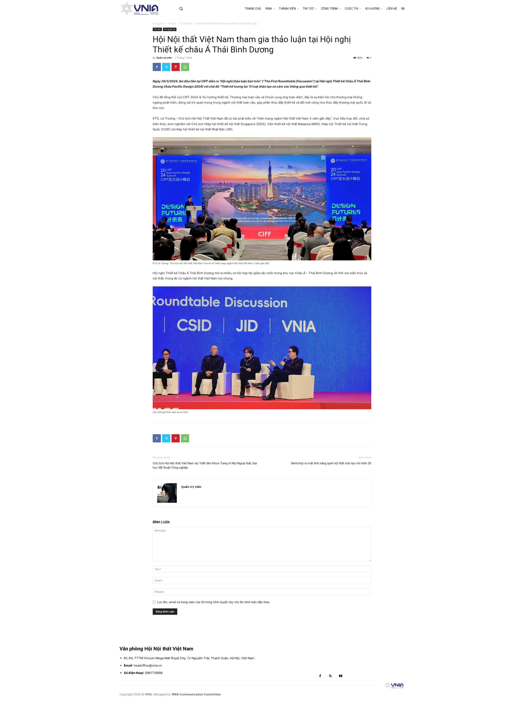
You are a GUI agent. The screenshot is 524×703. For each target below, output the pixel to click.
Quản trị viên (164, 57)
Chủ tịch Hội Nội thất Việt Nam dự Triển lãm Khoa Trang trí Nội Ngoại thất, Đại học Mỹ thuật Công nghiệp (205, 465)
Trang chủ (158, 23)
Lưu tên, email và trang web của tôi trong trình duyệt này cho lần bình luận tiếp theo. (213, 602)
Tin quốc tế (186, 23)
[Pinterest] (176, 67)
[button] (189, 8)
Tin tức (172, 23)
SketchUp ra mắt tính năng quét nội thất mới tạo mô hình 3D (331, 463)
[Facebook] (157, 67)
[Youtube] (341, 676)
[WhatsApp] (185, 67)
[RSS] (330, 676)
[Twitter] (166, 67)
